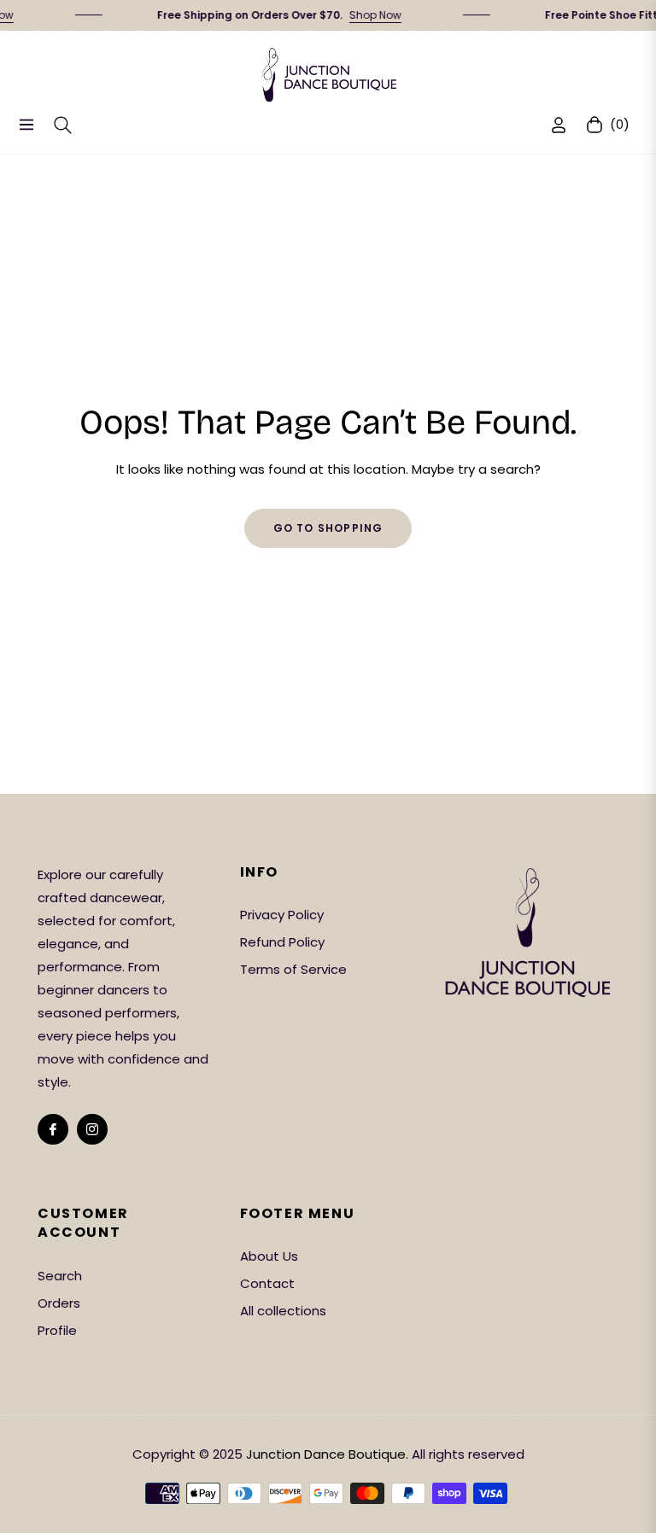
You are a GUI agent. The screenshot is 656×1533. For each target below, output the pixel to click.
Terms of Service (293, 969)
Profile (57, 1330)
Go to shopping (328, 528)
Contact (267, 1283)
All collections (283, 1311)
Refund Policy (282, 942)
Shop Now (363, 15)
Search (60, 1276)
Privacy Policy (282, 915)
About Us (269, 1256)
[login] (559, 125)
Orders (59, 1303)
